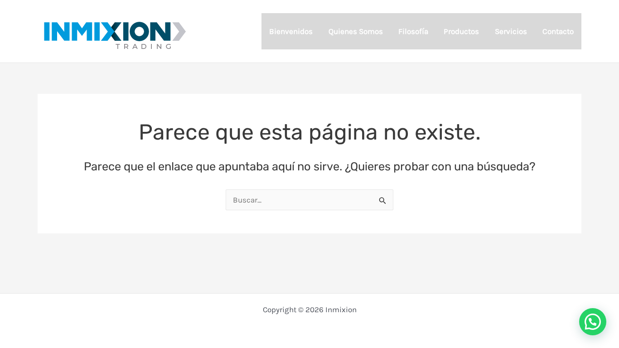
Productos (461, 31)
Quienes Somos (356, 31)
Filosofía (413, 31)
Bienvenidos (291, 31)
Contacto (558, 31)
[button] (592, 321)
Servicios (511, 31)
